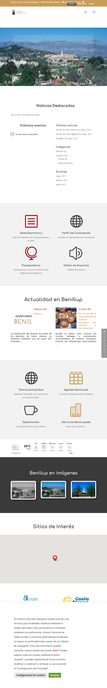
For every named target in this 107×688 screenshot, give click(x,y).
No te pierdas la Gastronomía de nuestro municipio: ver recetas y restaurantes (87, 321)
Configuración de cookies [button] (30, 675)
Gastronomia (64, 163)
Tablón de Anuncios (76, 265)
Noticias (59, 151)
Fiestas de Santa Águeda (67, 134)
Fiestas (61, 159)
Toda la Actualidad (31, 389)
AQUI (56, 650)
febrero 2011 (62, 180)
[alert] (31, 134)
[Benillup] (53, 496)
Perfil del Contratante (76, 233)
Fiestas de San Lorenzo (66, 129)
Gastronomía (31, 422)
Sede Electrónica (31, 233)
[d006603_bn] (23, 498)
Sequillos (60, 138)
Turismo (59, 155)
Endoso (38, 313)
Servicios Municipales (53, 47)
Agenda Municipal (76, 389)
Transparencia (30, 265)
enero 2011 (61, 184)
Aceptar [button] (54, 675)
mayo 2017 (61, 176)
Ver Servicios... (52, 60)
